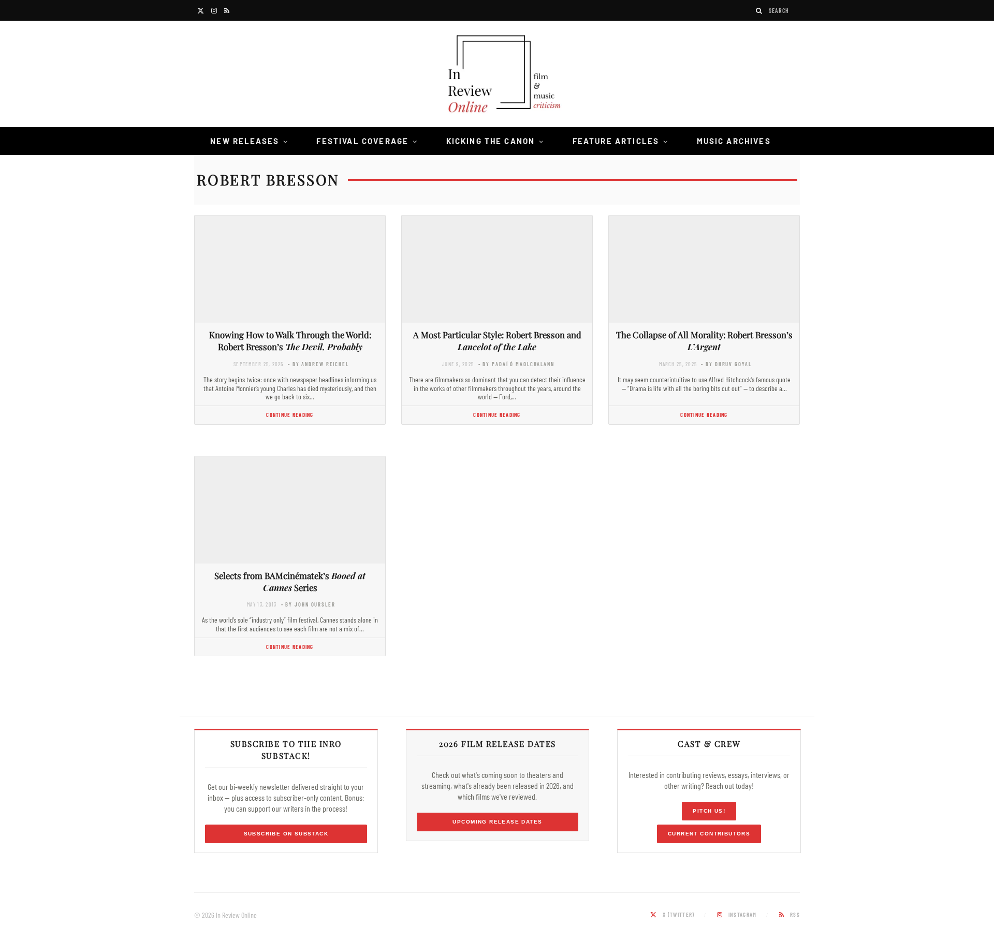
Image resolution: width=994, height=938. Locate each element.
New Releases (244, 141)
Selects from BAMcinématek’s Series (290, 581)
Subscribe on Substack (286, 833)
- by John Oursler (308, 604)
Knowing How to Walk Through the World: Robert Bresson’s (290, 340)
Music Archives (734, 141)
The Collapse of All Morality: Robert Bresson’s (704, 340)
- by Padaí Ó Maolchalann (516, 363)
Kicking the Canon (490, 141)
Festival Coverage (362, 141)
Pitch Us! (709, 811)
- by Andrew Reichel (318, 363)
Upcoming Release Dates (497, 822)
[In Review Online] (497, 75)
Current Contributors (709, 833)
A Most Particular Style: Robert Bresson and (497, 340)
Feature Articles (616, 141)
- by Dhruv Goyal (726, 363)
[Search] (759, 10)
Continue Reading (289, 414)
